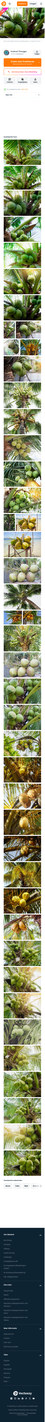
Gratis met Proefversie (22, 62)
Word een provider (11, 1413)
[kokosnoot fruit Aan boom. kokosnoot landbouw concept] (22, 757)
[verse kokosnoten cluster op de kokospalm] (9, 556)
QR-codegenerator (11, 1343)
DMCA (6, 1361)
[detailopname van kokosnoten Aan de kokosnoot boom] (22, 810)
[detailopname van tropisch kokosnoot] (9, 328)
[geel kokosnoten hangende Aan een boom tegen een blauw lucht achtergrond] (13, 669)
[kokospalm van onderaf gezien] (22, 648)
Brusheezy (8, 1307)
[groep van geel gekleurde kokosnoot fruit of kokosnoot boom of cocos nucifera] (14, 381)
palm (17, 1252)
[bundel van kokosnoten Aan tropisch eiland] (16, 574)
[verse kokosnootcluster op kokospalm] (22, 1020)
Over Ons (7, 1409)
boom (8, 1252)
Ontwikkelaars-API (11, 1328)
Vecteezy (7, 1311)
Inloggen (33, 4)
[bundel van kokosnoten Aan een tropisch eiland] (22, 596)
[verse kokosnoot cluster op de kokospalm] (22, 507)
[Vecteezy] (3, 3)
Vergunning (8, 1357)
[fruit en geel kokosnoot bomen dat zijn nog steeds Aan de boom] (22, 836)
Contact (7, 1405)
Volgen (37, 54)
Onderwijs (8, 1324)
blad (26, 1252)
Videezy (7, 1315)
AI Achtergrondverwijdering (14, 1339)
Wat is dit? (24, 89)
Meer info (9, 94)
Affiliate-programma (11, 1366)
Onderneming (9, 1319)
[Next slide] (36, 1252)
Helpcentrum (9, 1400)
